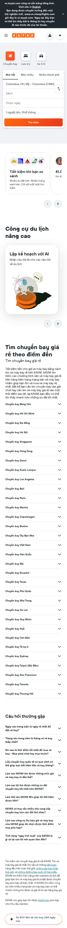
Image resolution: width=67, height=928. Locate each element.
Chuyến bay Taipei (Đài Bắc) (21, 665)
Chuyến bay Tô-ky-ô (16, 646)
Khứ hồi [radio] (10, 74)
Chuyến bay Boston (16, 526)
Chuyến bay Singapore (18, 441)
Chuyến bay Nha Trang (18, 600)
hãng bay (51, 864)
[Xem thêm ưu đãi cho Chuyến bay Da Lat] (59, 610)
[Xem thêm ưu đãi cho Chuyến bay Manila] (59, 507)
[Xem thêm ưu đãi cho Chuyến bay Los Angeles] (59, 479)
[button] (63, 14)
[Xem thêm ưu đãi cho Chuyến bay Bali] (59, 488)
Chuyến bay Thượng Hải (19, 693)
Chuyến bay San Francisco (20, 675)
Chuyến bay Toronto (16, 684)
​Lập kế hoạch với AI (29, 254)
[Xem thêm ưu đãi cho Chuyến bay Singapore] (59, 442)
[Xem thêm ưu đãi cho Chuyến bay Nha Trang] (59, 600)
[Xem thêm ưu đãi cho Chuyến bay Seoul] (59, 460)
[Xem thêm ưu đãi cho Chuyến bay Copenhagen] (59, 517)
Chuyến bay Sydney (16, 656)
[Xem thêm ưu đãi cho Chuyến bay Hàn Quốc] (59, 554)
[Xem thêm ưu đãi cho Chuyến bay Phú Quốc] (59, 591)
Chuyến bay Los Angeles (19, 479)
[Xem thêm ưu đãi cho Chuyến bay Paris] (59, 498)
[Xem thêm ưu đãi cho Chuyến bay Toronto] (59, 684)
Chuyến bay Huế (14, 628)
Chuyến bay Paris (15, 498)
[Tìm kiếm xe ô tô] (41, 56)
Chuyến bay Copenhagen (20, 516)
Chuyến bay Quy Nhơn (18, 619)
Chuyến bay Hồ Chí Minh (19, 413)
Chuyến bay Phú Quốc (18, 591)
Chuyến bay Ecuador (17, 572)
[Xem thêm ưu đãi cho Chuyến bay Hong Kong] (59, 451)
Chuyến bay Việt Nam (18, 545)
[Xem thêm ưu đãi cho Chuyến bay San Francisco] (59, 675)
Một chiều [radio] (27, 74)
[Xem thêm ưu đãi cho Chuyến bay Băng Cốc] (59, 404)
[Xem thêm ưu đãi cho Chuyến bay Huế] (59, 629)
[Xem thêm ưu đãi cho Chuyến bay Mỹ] (59, 564)
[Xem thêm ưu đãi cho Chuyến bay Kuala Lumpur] (59, 470)
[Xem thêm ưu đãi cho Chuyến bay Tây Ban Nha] (59, 535)
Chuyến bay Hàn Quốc (18, 554)
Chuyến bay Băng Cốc (18, 404)
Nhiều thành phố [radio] (49, 74)
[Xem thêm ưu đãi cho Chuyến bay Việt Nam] (59, 545)
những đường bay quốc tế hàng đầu (37, 872)
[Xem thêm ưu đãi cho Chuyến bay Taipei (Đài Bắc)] (59, 665)
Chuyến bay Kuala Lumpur (20, 469)
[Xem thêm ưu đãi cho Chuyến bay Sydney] (59, 656)
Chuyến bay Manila (16, 507)
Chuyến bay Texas (15, 581)
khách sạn (43, 900)
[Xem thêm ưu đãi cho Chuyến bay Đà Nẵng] (59, 423)
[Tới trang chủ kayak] (23, 35)
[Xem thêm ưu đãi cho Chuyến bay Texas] (59, 582)
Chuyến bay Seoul (15, 460)
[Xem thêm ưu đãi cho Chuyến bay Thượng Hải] (59, 694)
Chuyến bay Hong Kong (18, 451)
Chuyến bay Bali (14, 488)
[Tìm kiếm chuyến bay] (10, 56)
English (36, 6)
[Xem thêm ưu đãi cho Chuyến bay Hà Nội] (59, 432)
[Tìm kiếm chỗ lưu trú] (25, 56)
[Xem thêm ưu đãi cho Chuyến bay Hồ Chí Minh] (59, 413)
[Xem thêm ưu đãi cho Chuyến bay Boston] (59, 526)
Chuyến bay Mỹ (14, 563)
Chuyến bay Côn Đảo (17, 637)
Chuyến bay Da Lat (16, 610)
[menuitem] (10, 58)
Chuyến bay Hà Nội (16, 432)
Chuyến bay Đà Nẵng (17, 423)
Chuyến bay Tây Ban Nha (19, 535)
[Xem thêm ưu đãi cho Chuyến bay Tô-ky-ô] (59, 647)
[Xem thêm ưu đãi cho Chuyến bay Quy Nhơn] (59, 619)
